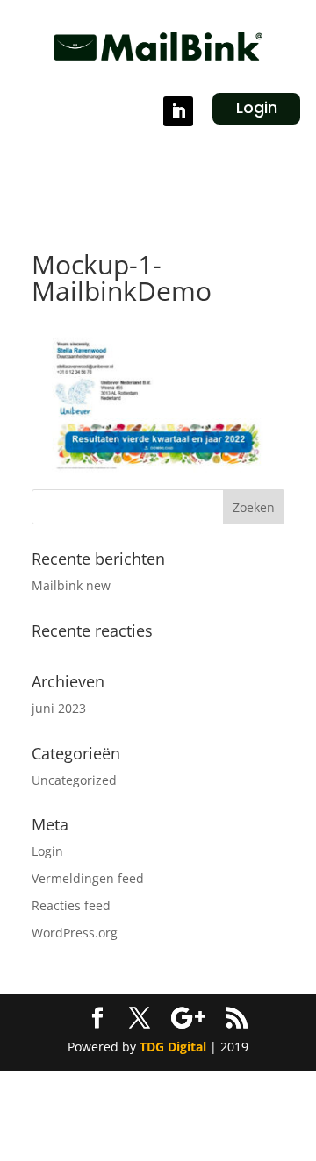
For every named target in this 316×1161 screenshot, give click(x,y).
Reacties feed (71, 905)
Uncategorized (74, 780)
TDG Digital (173, 1046)
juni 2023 (59, 708)
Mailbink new (71, 585)
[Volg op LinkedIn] (178, 111)
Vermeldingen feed (88, 878)
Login (256, 107)
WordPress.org (75, 932)
